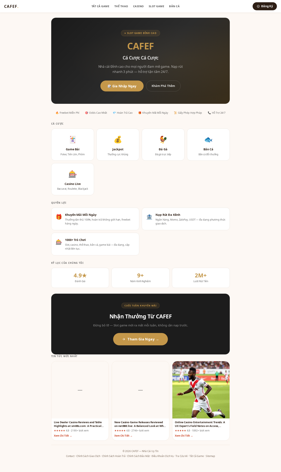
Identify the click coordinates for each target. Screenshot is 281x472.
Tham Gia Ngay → (143, 339)
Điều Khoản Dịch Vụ (163, 456)
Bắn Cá (174, 6)
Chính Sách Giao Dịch (88, 456)
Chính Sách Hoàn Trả (113, 456)
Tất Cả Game (100, 6)
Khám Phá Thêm (163, 86)
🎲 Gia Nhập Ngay (122, 86)
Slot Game (156, 6)
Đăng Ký (267, 6)
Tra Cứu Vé (181, 456)
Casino (138, 6)
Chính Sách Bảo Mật (138, 456)
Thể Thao (121, 6)
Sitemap (210, 456)
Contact (70, 456)
